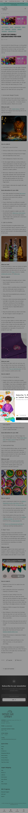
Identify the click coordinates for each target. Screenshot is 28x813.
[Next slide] (26, 4)
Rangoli (19, 29)
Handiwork (7, 29)
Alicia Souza (4, 777)
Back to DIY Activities (9, 668)
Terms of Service (5, 759)
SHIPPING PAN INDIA (14, 1)
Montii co (3, 772)
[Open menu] (25, 8)
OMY (2, 781)
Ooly (2, 770)
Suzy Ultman (4, 779)
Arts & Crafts (5, 27)
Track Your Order (5, 762)
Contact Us (3, 750)
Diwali (23, 27)
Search (2, 796)
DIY (2, 29)
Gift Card (3, 794)
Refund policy (4, 755)
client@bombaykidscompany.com (8, 739)
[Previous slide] (2, 4)
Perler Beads (4, 783)
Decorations (18, 27)
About (2, 746)
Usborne (3, 774)
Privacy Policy (4, 757)
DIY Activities (6, 13)
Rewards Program (5, 791)
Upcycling (4, 31)
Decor (11, 27)
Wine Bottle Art (12, 31)
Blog (2, 748)
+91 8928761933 (8, 725)
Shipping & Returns (5, 753)
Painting (14, 29)
